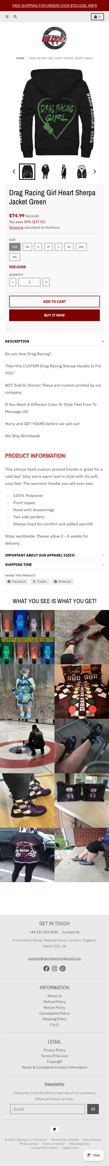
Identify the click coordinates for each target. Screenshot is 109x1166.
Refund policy (92, 1139)
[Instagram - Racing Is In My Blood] (54, 968)
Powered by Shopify (65, 1139)
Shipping (16, 227)
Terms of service (53, 1143)
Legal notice (70, 1148)
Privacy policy (29, 1143)
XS (27, 247)
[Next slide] (94, 172)
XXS (14, 247)
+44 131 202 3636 (43, 932)
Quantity (16, 274)
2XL (81, 247)
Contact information (44, 1148)
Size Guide (17, 266)
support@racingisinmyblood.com (54, 958)
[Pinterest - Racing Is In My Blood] (63, 968)
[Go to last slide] (14, 172)
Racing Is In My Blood (32, 1139)
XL (69, 247)
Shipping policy (79, 1143)
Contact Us (71, 932)
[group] (27, 172)
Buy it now (54, 315)
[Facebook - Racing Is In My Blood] (46, 968)
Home (20, 58)
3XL (14, 257)
